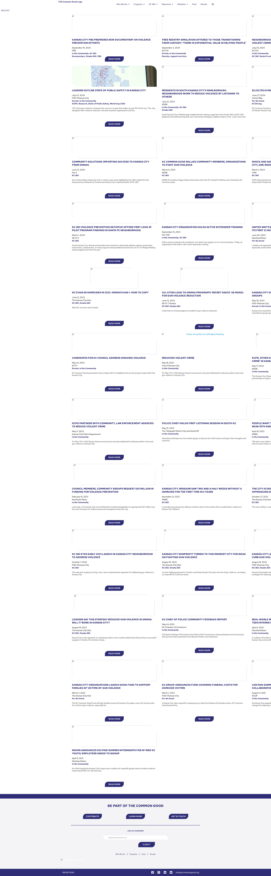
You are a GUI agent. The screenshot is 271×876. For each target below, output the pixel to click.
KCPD (75, 103)
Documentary (78, 56)
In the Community (80, 53)
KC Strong (257, 103)
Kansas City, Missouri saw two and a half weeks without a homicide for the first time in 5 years (202, 490)
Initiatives (181, 4)
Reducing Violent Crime (178, 357)
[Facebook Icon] (152, 872)
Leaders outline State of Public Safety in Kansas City (109, 90)
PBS (99, 56)
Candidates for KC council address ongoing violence (109, 357)
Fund (194, 4)
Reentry (166, 56)
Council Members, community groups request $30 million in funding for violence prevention (113, 490)
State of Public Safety (98, 103)
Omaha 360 (91, 56)
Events (165, 53)
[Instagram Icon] (158, 872)
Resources (166, 4)
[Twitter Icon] (171, 872)
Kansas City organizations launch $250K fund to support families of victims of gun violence (111, 686)
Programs (138, 4)
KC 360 (152, 4)
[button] (212, 4)
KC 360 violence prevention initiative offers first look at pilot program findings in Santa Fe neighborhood (112, 229)
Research (83, 103)
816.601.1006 (68, 872)
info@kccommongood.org (187, 872)
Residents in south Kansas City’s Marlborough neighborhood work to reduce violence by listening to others (200, 93)
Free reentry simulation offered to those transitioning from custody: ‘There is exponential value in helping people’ (204, 41)
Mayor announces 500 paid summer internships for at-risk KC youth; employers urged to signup (113, 752)
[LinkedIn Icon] (164, 872)
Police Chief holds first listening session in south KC (199, 423)
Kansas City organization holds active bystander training (202, 227)
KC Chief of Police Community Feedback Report (194, 619)
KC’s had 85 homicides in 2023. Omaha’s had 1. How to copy (110, 292)
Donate (204, 4)
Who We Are (122, 4)
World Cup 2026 (117, 103)
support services (178, 56)
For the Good (258, 101)
